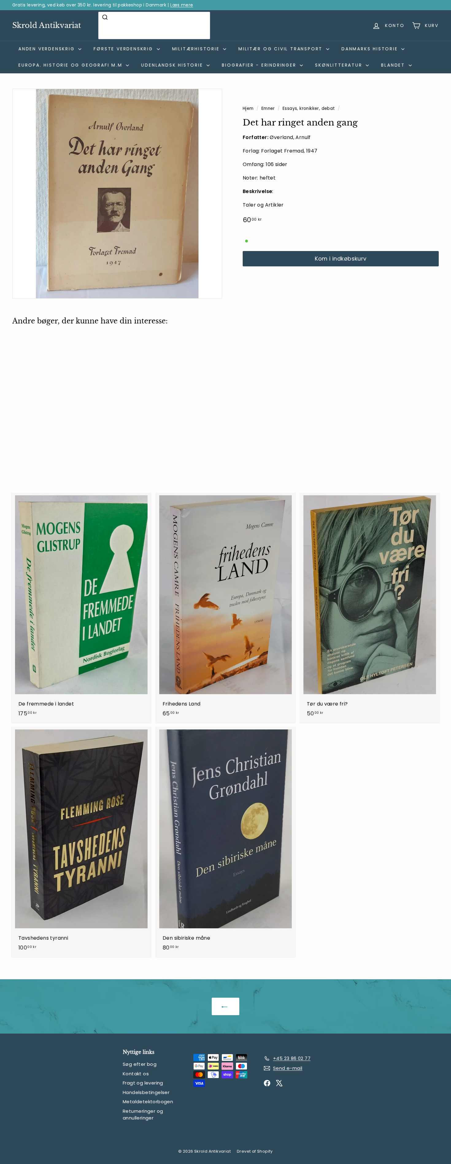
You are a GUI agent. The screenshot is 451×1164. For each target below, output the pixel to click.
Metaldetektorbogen (148, 1101)
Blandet (394, 65)
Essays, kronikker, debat (309, 108)
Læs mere (181, 5)
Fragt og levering (143, 1083)
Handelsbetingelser (146, 1092)
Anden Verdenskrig (47, 49)
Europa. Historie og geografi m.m (71, 65)
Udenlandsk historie (173, 65)
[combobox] (154, 25)
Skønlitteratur (339, 65)
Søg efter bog (139, 1064)
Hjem (249, 108)
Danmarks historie (370, 49)
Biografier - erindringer (260, 65)
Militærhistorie (197, 49)
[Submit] (105, 17)
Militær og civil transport (281, 49)
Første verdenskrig (124, 49)
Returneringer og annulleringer (143, 1114)
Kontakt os (136, 1073)
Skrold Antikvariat (46, 25)
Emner (268, 108)
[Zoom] (117, 193)
